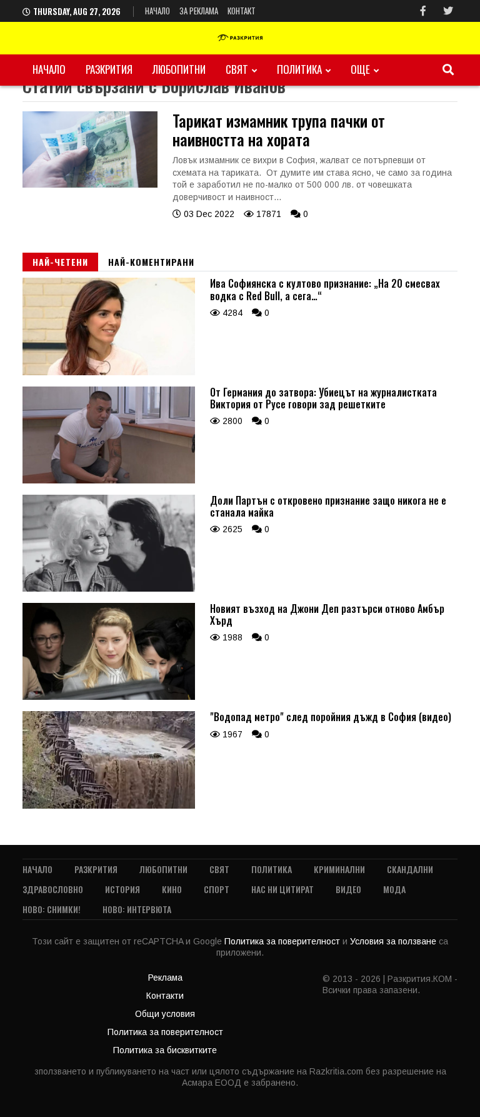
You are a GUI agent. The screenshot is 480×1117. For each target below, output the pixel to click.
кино (172, 889)
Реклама (165, 977)
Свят (237, 69)
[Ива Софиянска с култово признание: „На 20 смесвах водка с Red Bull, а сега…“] (108, 372)
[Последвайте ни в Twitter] (448, 11)
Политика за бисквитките (165, 1050)
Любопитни (179, 69)
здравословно (52, 889)
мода (394, 889)
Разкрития (109, 69)
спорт (216, 889)
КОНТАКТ (242, 10)
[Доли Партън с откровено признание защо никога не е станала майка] (108, 589)
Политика (299, 69)
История (122, 889)
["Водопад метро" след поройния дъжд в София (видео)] (108, 806)
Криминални (339, 869)
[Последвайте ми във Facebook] (423, 11)
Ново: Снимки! (51, 909)
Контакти (165, 995)
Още (360, 69)
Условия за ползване (394, 941)
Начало (157, 10)
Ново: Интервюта (136, 909)
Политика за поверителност (283, 941)
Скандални (410, 869)
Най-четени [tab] (60, 261)
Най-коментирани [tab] (151, 261)
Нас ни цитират (282, 889)
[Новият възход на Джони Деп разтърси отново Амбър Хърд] (108, 697)
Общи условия (165, 1013)
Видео (348, 889)
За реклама (198, 10)
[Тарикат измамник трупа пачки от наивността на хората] (90, 184)
